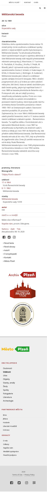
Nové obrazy (9, 246)
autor (4, 207)
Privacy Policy (29, 475)
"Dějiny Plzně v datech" (11, 174)
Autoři (7, 250)
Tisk (18, 229)
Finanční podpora (9, 455)
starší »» (5, 215)
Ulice (5, 375)
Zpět (13, 229)
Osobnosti (7, 368)
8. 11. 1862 (6, 188)
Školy (5, 386)
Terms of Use (17, 475)
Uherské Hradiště (10, 426)
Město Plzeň (9, 261)
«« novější (13, 215)
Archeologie (8, 401)
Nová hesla (9, 243)
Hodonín (6, 422)
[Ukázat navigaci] (44, 8)
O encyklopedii (10, 254)
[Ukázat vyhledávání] (40, 8)
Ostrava (6, 430)
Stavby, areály (9, 382)
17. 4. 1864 (6, 182)
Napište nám (7, 223)
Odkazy (6, 444)
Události (7, 372)
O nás (36, 2)
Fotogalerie (8, 393)
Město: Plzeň (14, 2)
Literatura (7, 397)
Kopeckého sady (9, 28)
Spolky (6, 390)
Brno (5, 415)
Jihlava (5, 419)
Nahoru (5, 229)
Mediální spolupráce (11, 451)
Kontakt (27, 2)
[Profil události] (34, 483)
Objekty (6, 379)
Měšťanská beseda (10, 199)
